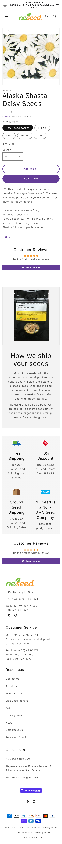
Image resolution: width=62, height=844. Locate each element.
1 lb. (40, 135)
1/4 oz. (42, 127)
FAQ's (9, 708)
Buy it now (31, 178)
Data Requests (14, 729)
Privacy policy (50, 828)
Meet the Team (15, 693)
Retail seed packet (17, 127)
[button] (6, 16)
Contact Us (12, 678)
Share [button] (8, 237)
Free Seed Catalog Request (22, 777)
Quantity (7, 150)
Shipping (6, 116)
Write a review (31, 267)
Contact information (32, 837)
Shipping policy (42, 833)
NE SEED (18, 828)
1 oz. (9, 135)
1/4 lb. (25, 135)
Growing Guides (15, 715)
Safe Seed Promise (17, 700)
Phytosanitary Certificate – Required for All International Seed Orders (29, 768)
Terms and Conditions (19, 737)
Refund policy (33, 828)
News (9, 722)
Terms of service (23, 833)
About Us (11, 686)
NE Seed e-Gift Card (18, 758)
